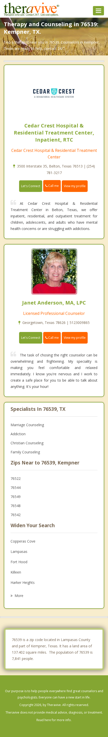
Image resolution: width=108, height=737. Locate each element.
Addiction (18, 433)
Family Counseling (25, 452)
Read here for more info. (54, 720)
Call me (53, 186)
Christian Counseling (27, 443)
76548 (16, 505)
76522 (16, 478)
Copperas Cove (23, 541)
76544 (16, 487)
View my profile (75, 186)
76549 (16, 496)
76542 (16, 514)
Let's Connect (30, 186)
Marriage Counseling (27, 424)
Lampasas (19, 551)
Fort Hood (19, 561)
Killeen (16, 572)
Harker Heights (23, 582)
